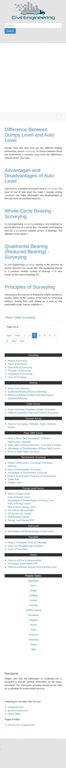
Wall (33, 649)
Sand (33, 629)
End (22, 341)
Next (14, 341)
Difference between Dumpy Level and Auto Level (32, 567)
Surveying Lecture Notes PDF (23, 563)
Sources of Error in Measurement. (25, 560)
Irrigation (33, 620)
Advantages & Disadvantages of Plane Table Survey (34, 448)
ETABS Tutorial (33, 610)
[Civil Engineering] (33, 10)
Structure (33, 634)
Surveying (33, 639)
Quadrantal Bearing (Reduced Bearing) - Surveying (27, 251)
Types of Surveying (17, 364)
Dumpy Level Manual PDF (21, 520)
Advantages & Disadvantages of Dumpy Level (31, 500)
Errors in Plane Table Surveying (23, 451)
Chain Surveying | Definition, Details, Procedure (31, 409)
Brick (33, 585)
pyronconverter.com (18, 710)
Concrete (33, 605)
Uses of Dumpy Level (18, 497)
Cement (33, 600)
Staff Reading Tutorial (18, 516)
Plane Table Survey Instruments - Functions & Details (34, 445)
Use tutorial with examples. (21, 510)
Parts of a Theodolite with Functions (25, 546)
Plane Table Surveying (20, 317)
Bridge (33, 590)
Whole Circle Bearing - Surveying (29, 213)
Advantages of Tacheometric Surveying (27, 472)
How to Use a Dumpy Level (21, 507)
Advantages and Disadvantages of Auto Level (29, 175)
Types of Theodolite (17, 549)
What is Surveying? (17, 360)
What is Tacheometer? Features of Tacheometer (32, 476)
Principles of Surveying (30, 287)
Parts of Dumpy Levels (19, 503)
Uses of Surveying (17, 377)
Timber (33, 644)
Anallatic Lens (15, 482)
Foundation (33, 615)
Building (33, 595)
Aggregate (33, 580)
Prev (17, 335)
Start (9, 335)
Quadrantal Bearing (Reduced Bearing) (27, 391)
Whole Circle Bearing (18, 388)
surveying (30, 151)
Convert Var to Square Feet (21, 725)
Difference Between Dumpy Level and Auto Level (29, 135)
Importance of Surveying (20, 373)
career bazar (14, 713)
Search (10, 31)
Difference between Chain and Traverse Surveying (33, 412)
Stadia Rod (13, 479)
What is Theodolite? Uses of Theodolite (27, 542)
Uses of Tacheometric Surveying (24, 469)
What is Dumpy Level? (19, 493)
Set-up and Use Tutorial (19, 513)
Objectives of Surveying (20, 367)
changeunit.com (16, 707)
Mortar (33, 624)
